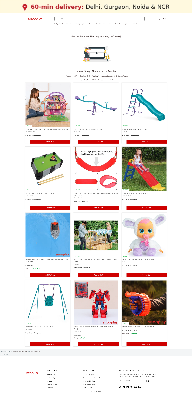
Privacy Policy (87, 387)
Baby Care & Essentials (62, 24)
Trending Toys (79, 24)
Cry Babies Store (30, 131)
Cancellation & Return (90, 384)
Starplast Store (126, 196)
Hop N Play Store (79, 198)
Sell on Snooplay (88, 375)
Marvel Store (77, 331)
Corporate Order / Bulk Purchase (94, 378)
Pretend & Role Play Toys (96, 24)
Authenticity (51, 378)
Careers (49, 381)
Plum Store (77, 131)
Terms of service (52, 384)
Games (14, 351)
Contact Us (134, 24)
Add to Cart (50, 141)
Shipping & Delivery (89, 381)
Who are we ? (51, 375)
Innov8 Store (29, 196)
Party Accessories (35, 351)
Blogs (125, 24)
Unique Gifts (23, 351)
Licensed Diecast (114, 24)
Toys (18, 351)
